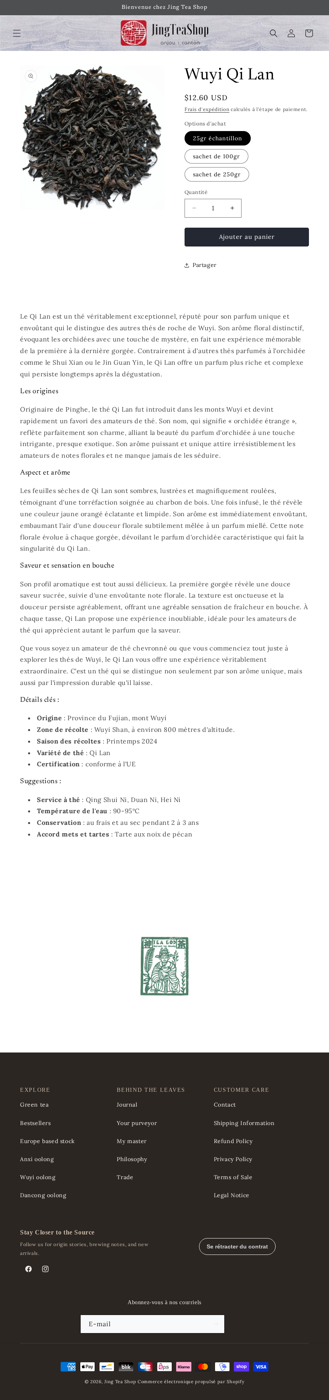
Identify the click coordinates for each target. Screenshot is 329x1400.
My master (131, 1141)
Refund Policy (233, 1141)
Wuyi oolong (38, 1177)
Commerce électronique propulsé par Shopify (191, 1381)
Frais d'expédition (207, 109)
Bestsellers (35, 1123)
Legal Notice (232, 1195)
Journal (127, 1104)
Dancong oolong (43, 1195)
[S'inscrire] (215, 1324)
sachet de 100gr (216, 156)
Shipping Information (244, 1123)
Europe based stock (47, 1141)
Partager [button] (205, 265)
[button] (17, 33)
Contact (225, 1104)
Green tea (34, 1104)
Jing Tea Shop (120, 1381)
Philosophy (132, 1159)
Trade (125, 1177)
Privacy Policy (233, 1159)
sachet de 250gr (217, 174)
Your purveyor (137, 1123)
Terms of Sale (233, 1177)
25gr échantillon (217, 138)
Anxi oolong (37, 1159)
